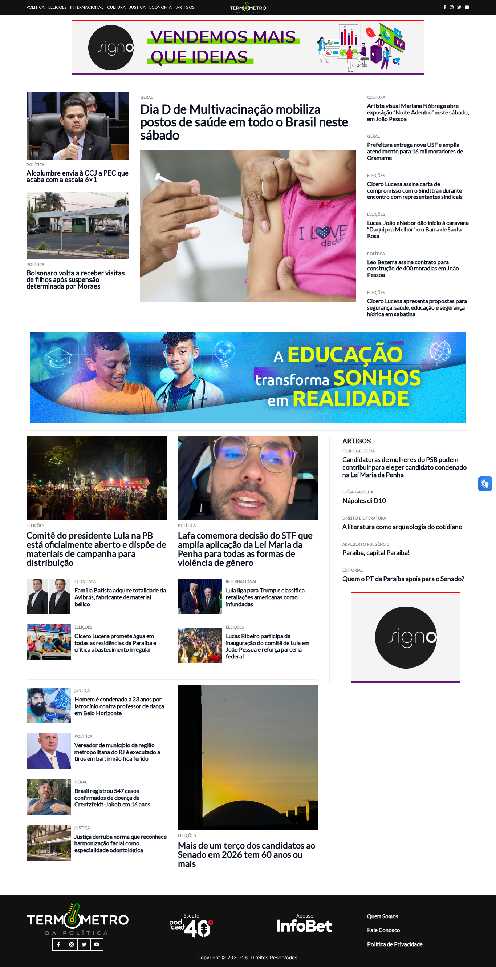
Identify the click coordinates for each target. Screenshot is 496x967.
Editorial (352, 570)
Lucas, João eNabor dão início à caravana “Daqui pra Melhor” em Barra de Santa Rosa (418, 229)
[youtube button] (467, 7)
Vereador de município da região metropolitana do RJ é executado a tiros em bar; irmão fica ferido (117, 751)
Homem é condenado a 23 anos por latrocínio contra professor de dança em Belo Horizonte (119, 706)
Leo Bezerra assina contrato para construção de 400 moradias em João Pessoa (413, 268)
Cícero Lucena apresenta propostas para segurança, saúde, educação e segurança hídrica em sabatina (417, 307)
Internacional (86, 7)
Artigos (185, 7)
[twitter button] (459, 7)
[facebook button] (445, 7)
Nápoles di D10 (364, 500)
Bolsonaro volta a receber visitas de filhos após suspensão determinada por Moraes (76, 279)
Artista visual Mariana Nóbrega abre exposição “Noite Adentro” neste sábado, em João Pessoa (418, 112)
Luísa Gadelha (357, 492)
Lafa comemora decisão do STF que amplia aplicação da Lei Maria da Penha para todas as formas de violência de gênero (245, 549)
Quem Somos (382, 916)
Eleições (57, 7)
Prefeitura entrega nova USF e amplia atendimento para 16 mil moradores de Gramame (415, 151)
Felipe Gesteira (358, 451)
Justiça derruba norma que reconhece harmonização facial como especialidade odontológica (120, 843)
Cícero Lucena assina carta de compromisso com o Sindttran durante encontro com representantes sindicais (415, 190)
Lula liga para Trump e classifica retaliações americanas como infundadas (265, 597)
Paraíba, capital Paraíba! (376, 552)
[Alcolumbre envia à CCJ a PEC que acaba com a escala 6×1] (78, 126)
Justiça (137, 7)
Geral (146, 97)
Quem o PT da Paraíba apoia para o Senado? (403, 579)
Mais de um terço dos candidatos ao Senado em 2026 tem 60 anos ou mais (246, 854)
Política (36, 7)
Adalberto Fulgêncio (366, 544)
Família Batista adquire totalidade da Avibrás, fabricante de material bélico (120, 597)
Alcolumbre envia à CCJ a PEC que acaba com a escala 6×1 (78, 176)
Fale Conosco (383, 930)
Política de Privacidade (395, 944)
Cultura (116, 7)
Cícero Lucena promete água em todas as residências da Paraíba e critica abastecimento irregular (115, 642)
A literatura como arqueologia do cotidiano (402, 527)
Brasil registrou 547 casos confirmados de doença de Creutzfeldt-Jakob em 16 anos (112, 797)
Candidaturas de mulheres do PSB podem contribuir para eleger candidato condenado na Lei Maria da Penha (404, 467)
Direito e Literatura (364, 518)
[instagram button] (452, 7)
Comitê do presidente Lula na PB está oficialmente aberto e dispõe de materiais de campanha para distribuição (96, 549)
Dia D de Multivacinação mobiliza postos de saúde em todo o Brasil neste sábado (244, 121)
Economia (160, 7)
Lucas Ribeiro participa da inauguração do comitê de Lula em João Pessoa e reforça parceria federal (267, 646)
